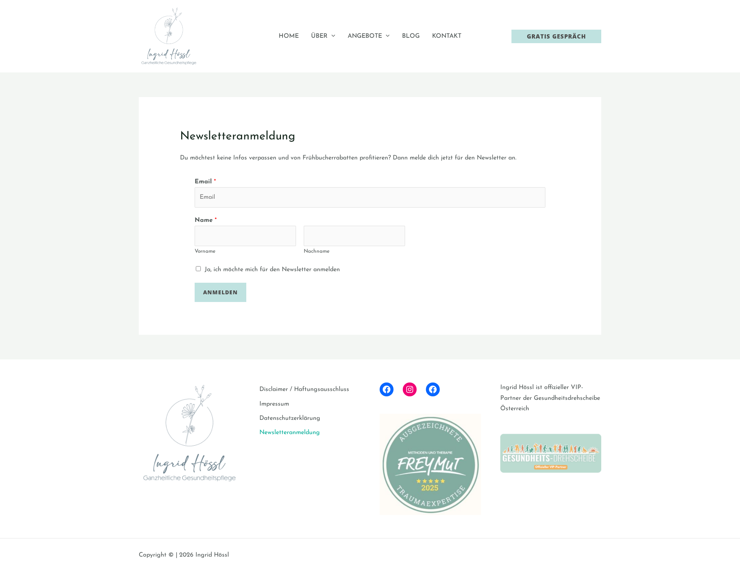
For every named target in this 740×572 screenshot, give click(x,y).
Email (205, 182)
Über (319, 36)
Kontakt (446, 36)
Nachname (317, 251)
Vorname (205, 251)
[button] (331, 36)
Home (289, 36)
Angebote (365, 36)
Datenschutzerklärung (289, 418)
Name (206, 220)
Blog (411, 36)
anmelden (220, 292)
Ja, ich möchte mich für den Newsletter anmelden (272, 270)
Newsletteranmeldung (289, 432)
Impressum (274, 404)
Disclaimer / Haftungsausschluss (304, 389)
